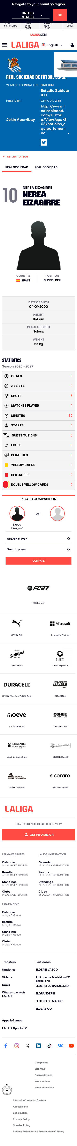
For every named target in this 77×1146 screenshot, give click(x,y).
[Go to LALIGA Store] (38, 34)
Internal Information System (29, 1100)
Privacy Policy (21, 1119)
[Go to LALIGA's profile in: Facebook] (5, 1046)
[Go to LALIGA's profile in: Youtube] (71, 1046)
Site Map (40, 1068)
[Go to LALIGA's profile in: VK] (60, 1046)
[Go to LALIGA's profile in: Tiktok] (49, 1046)
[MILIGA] (71, 45)
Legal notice (20, 1112)
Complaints (41, 1062)
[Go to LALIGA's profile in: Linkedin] (38, 1046)
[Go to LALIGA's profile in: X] (44, 142)
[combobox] (38, 538)
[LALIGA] (25, 45)
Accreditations (43, 1075)
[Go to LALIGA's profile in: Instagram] (16, 1046)
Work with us (42, 1081)
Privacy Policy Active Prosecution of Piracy (38, 1131)
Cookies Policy (21, 1125)
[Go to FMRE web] (17, 1090)
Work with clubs (44, 1087)
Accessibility (20, 1106)
